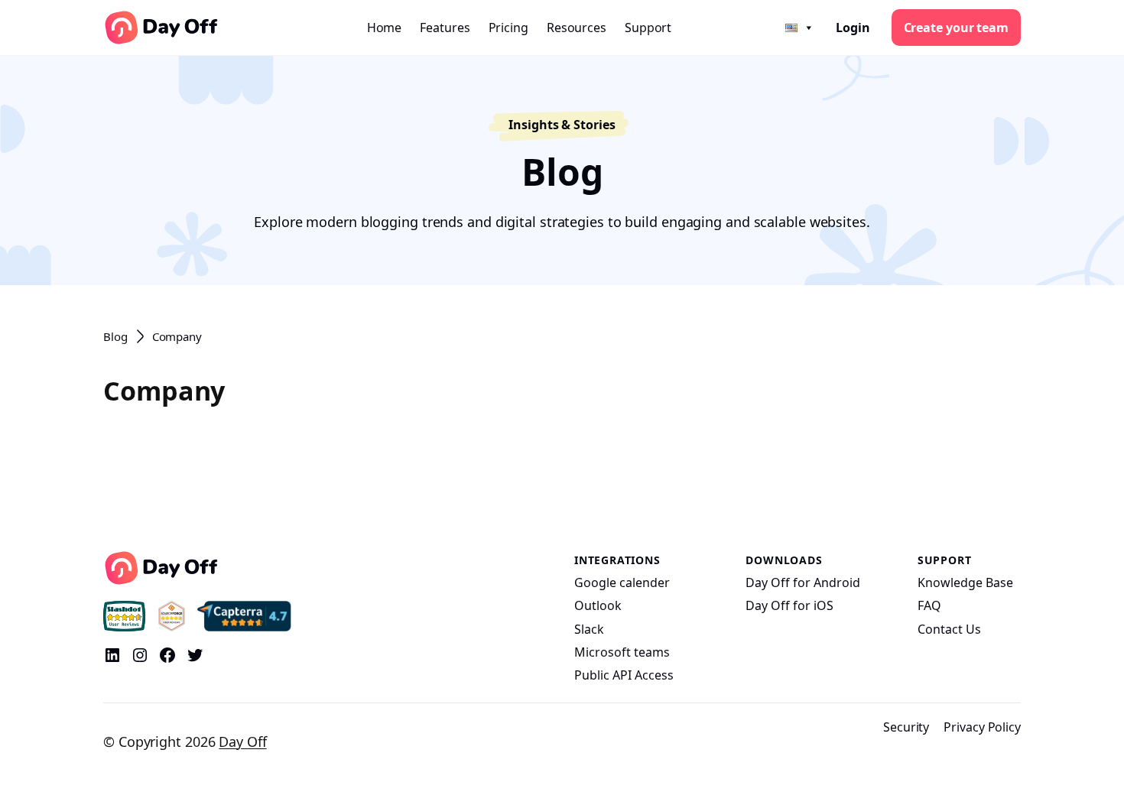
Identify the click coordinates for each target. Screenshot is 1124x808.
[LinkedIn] (112, 655)
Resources (576, 27)
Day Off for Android (803, 582)
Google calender (622, 582)
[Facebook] (167, 655)
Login (853, 27)
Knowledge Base (965, 582)
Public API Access (624, 675)
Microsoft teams (622, 652)
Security (906, 727)
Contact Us (949, 629)
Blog (115, 336)
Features (444, 27)
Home (384, 27)
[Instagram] (140, 655)
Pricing (508, 27)
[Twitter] (195, 655)
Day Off (242, 741)
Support (648, 27)
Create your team (956, 27)
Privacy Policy (982, 727)
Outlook (598, 605)
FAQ (929, 605)
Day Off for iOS (789, 605)
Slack (589, 629)
